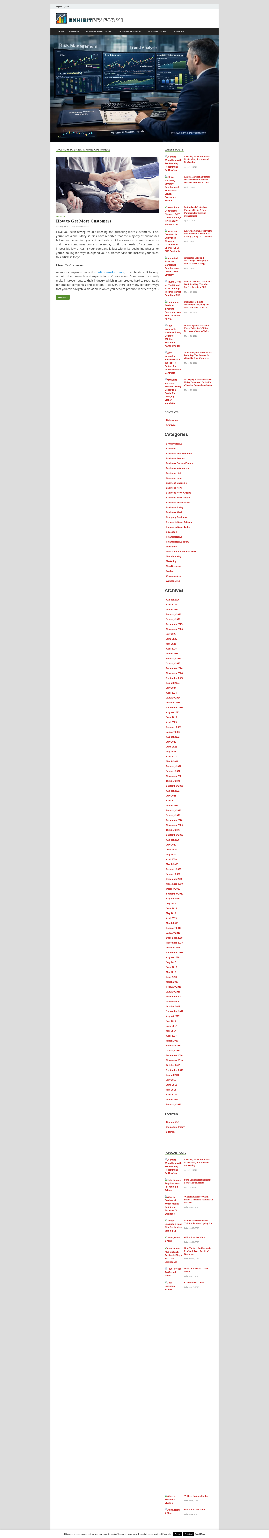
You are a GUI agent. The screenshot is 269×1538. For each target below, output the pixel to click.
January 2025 (173, 663)
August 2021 (172, 791)
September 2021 (174, 786)
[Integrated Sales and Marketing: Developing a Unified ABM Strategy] (173, 258)
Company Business (176, 517)
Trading (170, 571)
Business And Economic (99, 31)
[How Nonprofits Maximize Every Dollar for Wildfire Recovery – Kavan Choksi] (173, 326)
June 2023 (171, 717)
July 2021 (171, 796)
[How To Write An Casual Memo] (173, 1269)
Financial (179, 31)
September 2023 (174, 707)
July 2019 (171, 903)
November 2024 (174, 673)
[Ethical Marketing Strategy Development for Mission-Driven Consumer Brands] (173, 177)
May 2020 (171, 854)
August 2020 (172, 840)
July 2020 (171, 845)
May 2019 (171, 913)
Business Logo (174, 478)
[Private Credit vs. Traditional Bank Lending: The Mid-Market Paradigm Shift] (173, 282)
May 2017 (171, 1031)
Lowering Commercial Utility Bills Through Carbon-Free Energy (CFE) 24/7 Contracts (198, 234)
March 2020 (172, 864)
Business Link (173, 473)
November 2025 (174, 629)
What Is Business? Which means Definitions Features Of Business (198, 1200)
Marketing (60, 216)
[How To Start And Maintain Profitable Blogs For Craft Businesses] (173, 1248)
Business (74, 31)
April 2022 (171, 756)
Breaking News (174, 444)
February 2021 (173, 810)
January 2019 (173, 933)
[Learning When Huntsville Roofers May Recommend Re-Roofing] (173, 157)
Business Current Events (179, 463)
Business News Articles (178, 493)
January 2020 (173, 874)
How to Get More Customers (83, 220)
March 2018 (172, 982)
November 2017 (174, 1001)
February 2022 (173, 766)
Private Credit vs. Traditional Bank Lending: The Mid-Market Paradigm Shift (198, 284)
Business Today (174, 507)
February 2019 (173, 928)
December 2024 (174, 668)
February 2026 (173, 614)
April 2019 (171, 918)
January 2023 (173, 732)
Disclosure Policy (175, 1127)
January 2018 (173, 992)
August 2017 (172, 1016)
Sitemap (170, 1132)
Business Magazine (176, 483)
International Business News (181, 551)
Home (61, 31)
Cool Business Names (194, 1282)
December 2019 (174, 879)
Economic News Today (178, 527)
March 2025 (172, 653)
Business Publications (178, 502)
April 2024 (171, 693)
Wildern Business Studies (196, 1496)
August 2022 (172, 737)
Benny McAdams (82, 226)
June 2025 (171, 639)
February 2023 (173, 727)
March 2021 (172, 805)
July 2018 (171, 962)
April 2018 (171, 977)
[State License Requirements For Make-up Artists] (173, 1180)
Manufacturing (173, 556)
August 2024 (172, 683)
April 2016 (171, 1094)
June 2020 (171, 849)
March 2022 (172, 761)
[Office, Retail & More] (173, 1238)
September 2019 (174, 894)
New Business (173, 566)
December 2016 (174, 1055)
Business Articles (175, 458)
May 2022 (171, 751)
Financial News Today (177, 542)
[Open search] (211, 31)
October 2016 (173, 1065)
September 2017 (174, 1011)
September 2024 (174, 678)
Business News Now (130, 31)
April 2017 (171, 1036)
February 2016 (173, 1104)
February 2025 (173, 658)
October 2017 (173, 1006)
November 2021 (174, 776)
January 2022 (173, 771)
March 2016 (172, 1099)
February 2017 (173, 1045)
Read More (62, 296)
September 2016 (174, 1070)
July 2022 (171, 742)
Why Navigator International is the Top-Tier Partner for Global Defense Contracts (198, 355)
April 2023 (171, 722)
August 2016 (172, 1075)
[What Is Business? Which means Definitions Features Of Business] (173, 1197)
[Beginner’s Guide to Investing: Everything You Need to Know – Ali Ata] (173, 302)
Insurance (171, 546)
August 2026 (172, 600)
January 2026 (173, 619)
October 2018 (173, 947)
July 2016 (171, 1080)
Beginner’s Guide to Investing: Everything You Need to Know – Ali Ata (196, 305)
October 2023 (173, 702)
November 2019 (174, 884)
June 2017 (171, 1026)
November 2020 (174, 825)
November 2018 (174, 943)
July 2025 (171, 634)
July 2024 (171, 688)
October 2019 (173, 889)
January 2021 (173, 815)
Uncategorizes (173, 576)
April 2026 (171, 604)
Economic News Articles (179, 522)
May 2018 (171, 972)
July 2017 (171, 1021)
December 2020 (174, 820)
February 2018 (173, 987)
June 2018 (171, 967)
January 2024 (173, 698)
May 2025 (171, 644)
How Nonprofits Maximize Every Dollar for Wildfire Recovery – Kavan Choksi (196, 328)
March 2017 (172, 1041)
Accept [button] (177, 1534)
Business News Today (178, 497)
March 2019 (172, 923)
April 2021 (171, 800)
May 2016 (171, 1090)
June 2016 (171, 1085)
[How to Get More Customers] (107, 185)
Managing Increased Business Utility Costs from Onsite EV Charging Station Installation (198, 382)
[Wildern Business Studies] (173, 1496)
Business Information (177, 468)
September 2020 (174, 835)
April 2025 (171, 649)
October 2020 (173, 830)
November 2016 (174, 1060)
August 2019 (172, 898)
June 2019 (171, 908)
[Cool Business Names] (173, 1283)
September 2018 (174, 952)
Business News (174, 488)
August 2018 (172, 957)
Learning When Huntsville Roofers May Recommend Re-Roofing (196, 159)
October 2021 (173, 781)
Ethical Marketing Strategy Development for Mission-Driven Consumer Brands (197, 180)
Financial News (174, 537)
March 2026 (172, 609)
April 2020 (171, 859)
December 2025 (174, 624)
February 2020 (173, 869)
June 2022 (171, 747)
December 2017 (174, 996)
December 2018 (174, 938)
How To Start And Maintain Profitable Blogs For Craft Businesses (197, 1251)
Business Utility (157, 31)
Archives (171, 425)
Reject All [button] (189, 1534)
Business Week (174, 512)
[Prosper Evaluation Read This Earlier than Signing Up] (173, 1221)
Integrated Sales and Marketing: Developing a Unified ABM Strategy (196, 261)
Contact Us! (172, 1122)
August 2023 (172, 712)
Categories (172, 420)
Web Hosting (173, 581)
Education (171, 532)
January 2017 (173, 1050)
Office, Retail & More (194, 1237)
